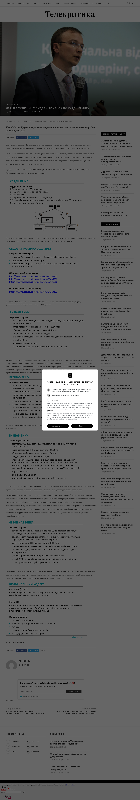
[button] (70, 400)
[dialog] (70, 400)
